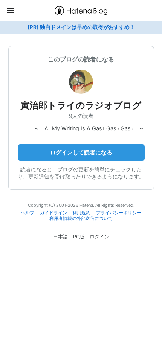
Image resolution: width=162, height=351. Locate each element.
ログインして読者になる (81, 152)
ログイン (99, 236)
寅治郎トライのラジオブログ (81, 105)
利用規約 (81, 212)
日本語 (60, 236)
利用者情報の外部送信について (81, 218)
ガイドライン (53, 212)
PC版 (78, 236)
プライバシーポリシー (118, 212)
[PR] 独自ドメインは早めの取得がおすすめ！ (81, 27)
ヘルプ (27, 212)
